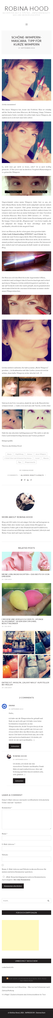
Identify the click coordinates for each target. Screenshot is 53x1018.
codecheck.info (8, 967)
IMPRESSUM (30, 1012)
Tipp (19, 462)
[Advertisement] (20, 935)
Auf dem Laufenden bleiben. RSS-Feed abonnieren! (27, 980)
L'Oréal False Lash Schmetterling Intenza (17, 458)
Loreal (37, 458)
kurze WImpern (41, 454)
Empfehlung (19, 454)
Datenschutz (40, 1012)
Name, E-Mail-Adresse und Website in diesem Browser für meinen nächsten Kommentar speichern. (24, 870)
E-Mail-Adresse (8, 844)
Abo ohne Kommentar (21, 879)
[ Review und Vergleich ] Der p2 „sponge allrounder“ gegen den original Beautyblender (22, 621)
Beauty (9, 454)
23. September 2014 (16, 709)
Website (5, 855)
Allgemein (25, 475)
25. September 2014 (20, 759)
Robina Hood (27, 470)
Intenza (29, 454)
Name (5, 834)
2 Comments (13, 475)
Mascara (46, 458)
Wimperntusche (30, 462)
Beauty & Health (37, 475)
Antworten (15, 746)
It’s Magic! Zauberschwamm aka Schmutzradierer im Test (24, 994)
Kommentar (7, 807)
